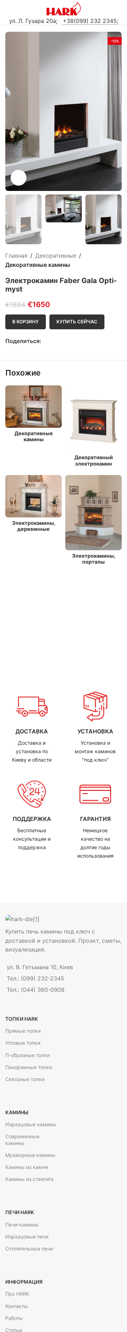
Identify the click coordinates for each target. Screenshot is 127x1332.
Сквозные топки (24, 1079)
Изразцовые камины (30, 1124)
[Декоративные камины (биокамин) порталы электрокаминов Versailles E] (33, 406)
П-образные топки (27, 1055)
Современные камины (22, 1139)
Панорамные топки (28, 1067)
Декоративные (55, 255)
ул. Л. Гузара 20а (32, 20)
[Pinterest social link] (62, 341)
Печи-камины (21, 1225)
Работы (14, 1318)
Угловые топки (22, 1043)
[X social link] (53, 341)
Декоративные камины (37, 264)
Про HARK (17, 1294)
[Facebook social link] (45, 341)
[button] (12, 111)
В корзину (25, 321)
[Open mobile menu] (8, 9)
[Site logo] (64, 8)
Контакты (16, 1306)
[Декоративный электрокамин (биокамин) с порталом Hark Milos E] (93, 418)
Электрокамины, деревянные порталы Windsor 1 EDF (34, 532)
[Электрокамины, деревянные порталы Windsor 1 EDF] (33, 496)
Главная (16, 255)
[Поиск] (119, 9)
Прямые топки (23, 1031)
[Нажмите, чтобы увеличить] (18, 178)
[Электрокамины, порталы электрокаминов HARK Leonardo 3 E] (93, 512)
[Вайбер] (78, 341)
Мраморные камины (30, 1155)
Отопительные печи (29, 1249)
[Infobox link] (31, 727)
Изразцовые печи (26, 1237)
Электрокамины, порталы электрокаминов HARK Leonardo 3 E (93, 565)
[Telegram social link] (70, 341)
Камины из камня (26, 1167)
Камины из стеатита (29, 1179)
